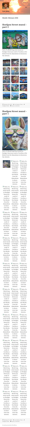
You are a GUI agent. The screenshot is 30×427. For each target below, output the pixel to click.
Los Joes (5, 11)
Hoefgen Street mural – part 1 (14, 112)
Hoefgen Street (5, 106)
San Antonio (17, 104)
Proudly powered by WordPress (9, 425)
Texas (21, 104)
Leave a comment (15, 106)
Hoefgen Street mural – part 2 (14, 25)
